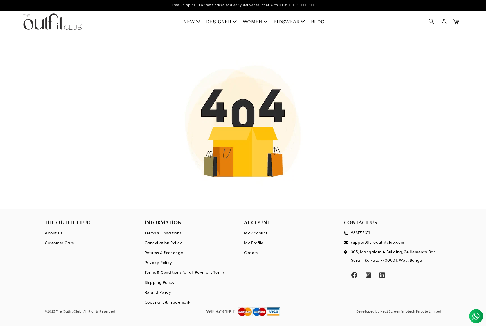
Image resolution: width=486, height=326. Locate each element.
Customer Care (59, 243)
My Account (255, 233)
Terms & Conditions (163, 233)
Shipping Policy (160, 283)
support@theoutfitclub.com (377, 243)
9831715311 (360, 233)
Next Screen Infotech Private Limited (410, 311)
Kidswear (287, 21)
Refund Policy (158, 293)
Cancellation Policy (163, 243)
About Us (53, 233)
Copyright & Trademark (168, 302)
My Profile (254, 243)
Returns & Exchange (164, 253)
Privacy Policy (158, 263)
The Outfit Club (69, 311)
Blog (318, 21)
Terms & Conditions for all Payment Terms (185, 273)
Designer (218, 21)
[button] (432, 21)
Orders (251, 253)
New (189, 21)
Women (252, 21)
